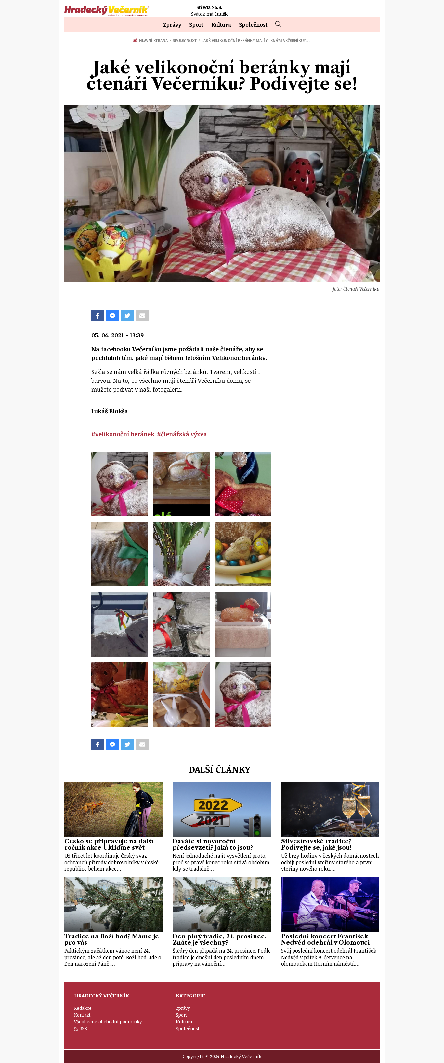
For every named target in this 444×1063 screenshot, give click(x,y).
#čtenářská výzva (182, 434)
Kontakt (82, 1015)
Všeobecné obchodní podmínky (108, 1022)
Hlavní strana (154, 40)
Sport (196, 24)
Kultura (221, 24)
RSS (83, 1028)
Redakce (83, 1008)
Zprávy (172, 24)
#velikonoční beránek (122, 434)
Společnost (253, 24)
